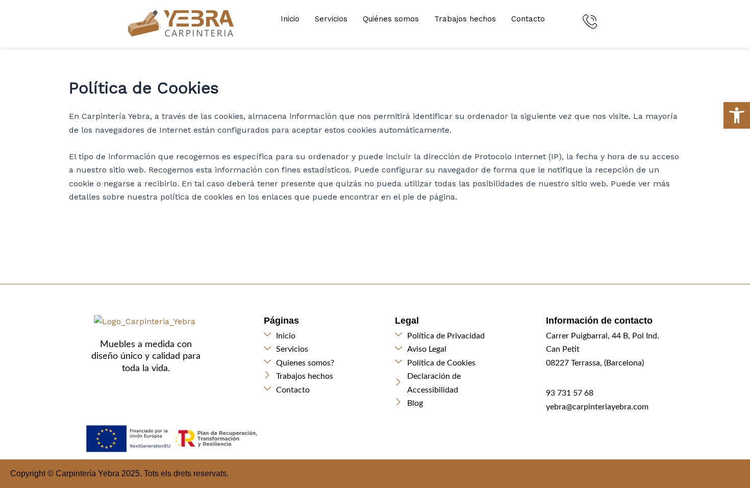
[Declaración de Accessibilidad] (450, 383)
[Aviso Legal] (450, 349)
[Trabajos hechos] (319, 376)
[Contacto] (319, 390)
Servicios (331, 18)
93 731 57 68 (569, 393)
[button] (736, 115)
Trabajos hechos (465, 18)
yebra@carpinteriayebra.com (597, 407)
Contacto (528, 18)
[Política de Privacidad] (450, 336)
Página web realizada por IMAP (682, 472)
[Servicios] (319, 349)
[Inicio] (319, 336)
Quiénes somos (391, 18)
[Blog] (450, 403)
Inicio (290, 18)
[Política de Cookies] (450, 363)
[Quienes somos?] (319, 363)
